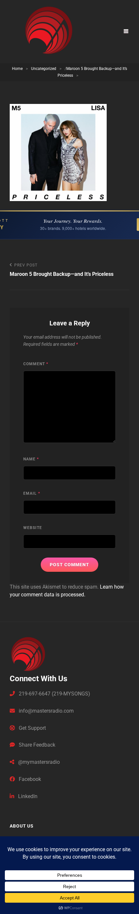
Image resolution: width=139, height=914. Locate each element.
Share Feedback (36, 745)
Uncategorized (43, 68)
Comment (35, 364)
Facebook (29, 779)
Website (32, 527)
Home (17, 68)
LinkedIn (27, 796)
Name (31, 459)
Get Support (31, 728)
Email (31, 493)
